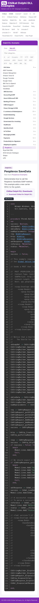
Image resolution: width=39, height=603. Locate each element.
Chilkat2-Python (12, 17)
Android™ (18, 14)
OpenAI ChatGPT (8, 86)
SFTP (5, 63)
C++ (3, 17)
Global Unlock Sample (28, 262)
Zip (25, 63)
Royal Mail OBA (8, 150)
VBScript (23, 32)
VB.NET (15, 32)
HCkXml (27, 242)
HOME (11, 14)
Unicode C (24, 29)
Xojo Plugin (29, 36)
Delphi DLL (13, 20)
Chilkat (4, 14)
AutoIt (26, 14)
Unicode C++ (6, 32)
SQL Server (5, 29)
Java (24, 20)
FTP (21, 57)
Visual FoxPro (19, 36)
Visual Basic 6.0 (7, 36)
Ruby (33, 26)
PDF (26, 60)
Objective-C (13, 23)
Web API (12, 48)
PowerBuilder (6, 26)
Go (20, 20)
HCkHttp (20, 236)
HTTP (26, 57)
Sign (10, 63)
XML (21, 63)
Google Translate (8, 78)
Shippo (5, 155)
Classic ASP (32, 17)
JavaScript (31, 20)
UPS (4, 158)
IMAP (31, 57)
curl (8, 57)
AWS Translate (7, 70)
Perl (32, 23)
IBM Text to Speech (9, 83)
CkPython (23, 17)
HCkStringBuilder (30, 226)
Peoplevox (8, 147)
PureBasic (26, 26)
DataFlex (5, 20)
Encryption (15, 57)
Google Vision (7, 81)
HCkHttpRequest (23, 234)
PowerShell (16, 26)
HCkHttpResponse (24, 239)
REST (30, 60)
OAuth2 (20, 60)
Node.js (4, 23)
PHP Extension (24, 23)
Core (5, 48)
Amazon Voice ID (8, 75)
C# (34, 14)
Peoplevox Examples (19, 175)
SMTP (15, 63)
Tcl (18, 29)
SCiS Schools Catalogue (11, 153)
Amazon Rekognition (9, 73)
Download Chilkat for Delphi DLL (20, 194)
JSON (13, 60)
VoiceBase (6, 88)
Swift (13, 29)
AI (4, 57)
